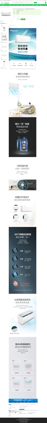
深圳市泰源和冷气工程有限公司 (7, 0)
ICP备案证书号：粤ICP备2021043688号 (23, 421)
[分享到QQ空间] (0, 23)
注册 (2, 0)
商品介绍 (10, 25)
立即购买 (18, 19)
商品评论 (13, 25)
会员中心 (45, 0)
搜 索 (35, 2)
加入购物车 (23, 19)
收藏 (6, 23)
